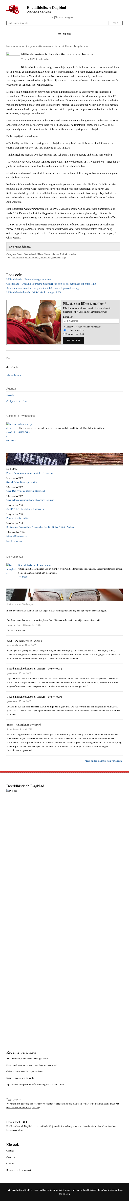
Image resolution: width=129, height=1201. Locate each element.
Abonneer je (25, 424)
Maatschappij (20, 46)
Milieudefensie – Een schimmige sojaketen (28, 279)
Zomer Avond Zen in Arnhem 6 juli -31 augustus (29, 472)
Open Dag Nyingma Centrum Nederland (25, 490)
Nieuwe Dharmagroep (16, 536)
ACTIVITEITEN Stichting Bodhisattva (25, 508)
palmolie (56, 257)
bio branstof (18, 257)
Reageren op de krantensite (19, 1170)
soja (64, 257)
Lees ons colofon (14, 1129)
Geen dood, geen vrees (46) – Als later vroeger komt (31, 1065)
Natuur (47, 254)
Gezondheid (30, 254)
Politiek (63, 254)
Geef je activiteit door (16, 401)
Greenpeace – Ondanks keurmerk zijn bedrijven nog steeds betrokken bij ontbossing (51, 283)
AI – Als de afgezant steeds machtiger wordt (27, 1058)
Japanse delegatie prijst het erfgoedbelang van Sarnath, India (35, 1084)
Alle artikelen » (13, 375)
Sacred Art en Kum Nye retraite (21, 482)
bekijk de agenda (14, 541)
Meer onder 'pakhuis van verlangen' (103, 760)
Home (9, 46)
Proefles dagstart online (17, 517)
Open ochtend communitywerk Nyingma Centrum (30, 499)
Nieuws (55, 254)
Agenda (10, 395)
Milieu (40, 254)
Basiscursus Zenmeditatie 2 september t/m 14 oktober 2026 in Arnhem (40, 527)
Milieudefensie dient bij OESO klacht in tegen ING (33, 292)
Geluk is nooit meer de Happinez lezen (24, 1071)
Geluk (32, 46)
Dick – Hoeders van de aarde (20, 1077)
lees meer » (23, 576)
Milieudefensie (32, 257)
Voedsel (72, 254)
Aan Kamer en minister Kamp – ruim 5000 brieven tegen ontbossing (42, 288)
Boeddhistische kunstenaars (34, 565)
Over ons (10, 1157)
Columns (10, 1163)
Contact (10, 1150)
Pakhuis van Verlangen (20, 604)
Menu (67, 34)
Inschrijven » (24, 431)
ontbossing (45, 257)
